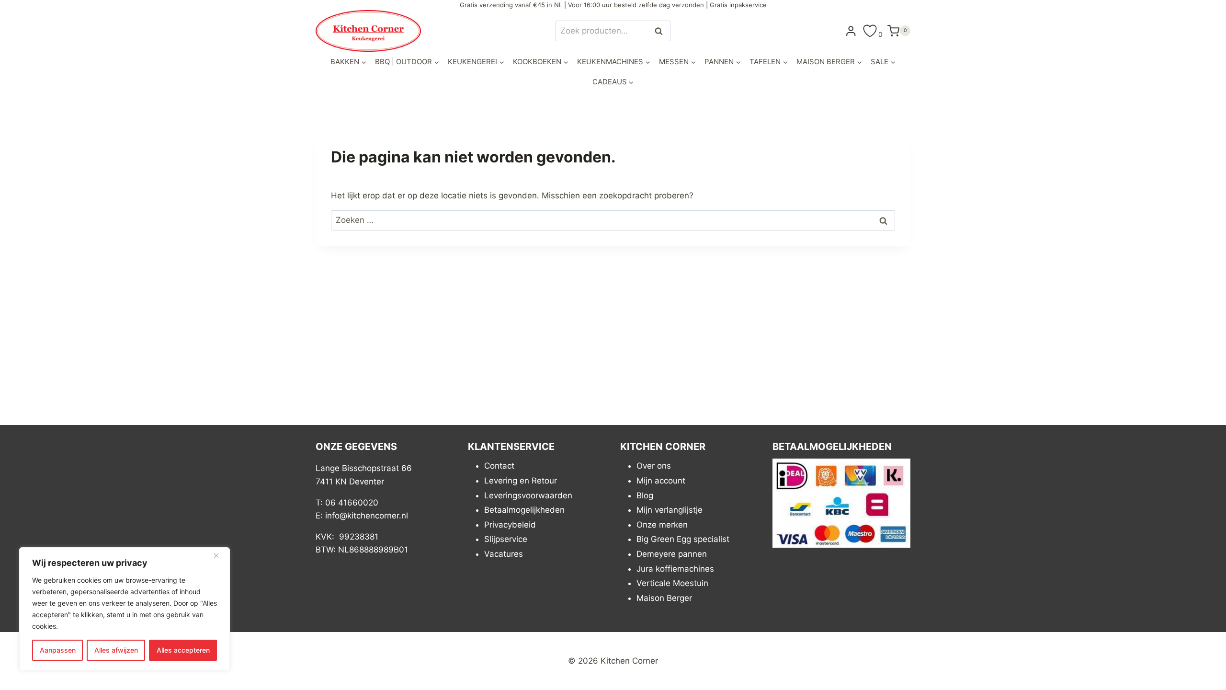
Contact (499, 466)
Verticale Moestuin (672, 583)
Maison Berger (664, 598)
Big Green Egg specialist (682, 539)
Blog (644, 495)
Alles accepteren (183, 650)
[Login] (851, 31)
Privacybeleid (510, 524)
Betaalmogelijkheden (524, 510)
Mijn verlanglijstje (669, 510)
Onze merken (662, 524)
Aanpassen (58, 650)
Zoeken (661, 31)
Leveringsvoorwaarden (528, 495)
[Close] (220, 555)
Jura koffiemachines (675, 569)
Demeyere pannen (671, 554)
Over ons (653, 466)
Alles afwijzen (116, 650)
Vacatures (503, 554)
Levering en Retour (520, 480)
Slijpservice (505, 539)
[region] (124, 609)
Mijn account (660, 480)
